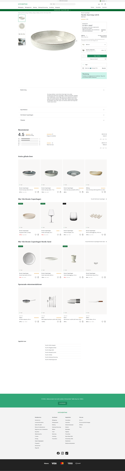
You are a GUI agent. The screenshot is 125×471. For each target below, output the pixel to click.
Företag (36, 438)
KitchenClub (37, 445)
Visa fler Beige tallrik (49, 350)
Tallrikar (30, 12)
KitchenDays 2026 (69, 438)
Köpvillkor (37, 431)
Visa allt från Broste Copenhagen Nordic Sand (95, 241)
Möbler (53, 429)
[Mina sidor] (99, 4)
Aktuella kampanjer (69, 424)
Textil (53, 431)
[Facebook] (58, 453)
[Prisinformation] (86, 35)
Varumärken (98, 7)
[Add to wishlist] (36, 192)
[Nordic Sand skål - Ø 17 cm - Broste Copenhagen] (83, 50)
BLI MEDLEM (62, 403)
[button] (84, 19)
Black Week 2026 (69, 436)
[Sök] (51, 4)
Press (80, 427)
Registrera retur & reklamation (41, 429)
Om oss (80, 420)
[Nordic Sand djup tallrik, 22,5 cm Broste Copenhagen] (53, 41)
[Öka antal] (86, 56)
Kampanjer (57, 7)
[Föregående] (30, 40)
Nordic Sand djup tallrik (46, 12)
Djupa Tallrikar (36, 12)
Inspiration (104, 7)
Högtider (67, 431)
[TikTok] (67, 453)
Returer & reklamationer (40, 427)
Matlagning (20, 7)
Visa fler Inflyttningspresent (51, 359)
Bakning (35, 7)
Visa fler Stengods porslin (50, 352)
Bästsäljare (67, 429)
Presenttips (67, 434)
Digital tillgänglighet (39, 441)
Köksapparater (28, 7)
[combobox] (103, 1)
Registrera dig (103, 30)
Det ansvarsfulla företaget (84, 422)
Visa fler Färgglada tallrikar (50, 347)
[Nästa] (76, 40)
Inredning (51, 7)
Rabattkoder (68, 441)
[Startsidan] (22, 4)
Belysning (54, 434)
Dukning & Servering (43, 7)
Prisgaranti (37, 443)
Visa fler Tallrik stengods (50, 345)
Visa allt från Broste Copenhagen (98, 199)
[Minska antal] (82, 56)
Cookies (36, 436)
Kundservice (37, 420)
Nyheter (92, 7)
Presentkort (54, 438)
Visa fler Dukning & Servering (51, 357)
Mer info (104, 68)
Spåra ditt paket (38, 424)
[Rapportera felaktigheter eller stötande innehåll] (106, 139)
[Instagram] (62, 453)
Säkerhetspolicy (38, 434)
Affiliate (81, 424)
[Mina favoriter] (102, 4)
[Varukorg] (105, 4)
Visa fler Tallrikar (48, 354)
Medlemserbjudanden (70, 443)
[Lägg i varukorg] (38, 192)
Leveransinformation (39, 422)
